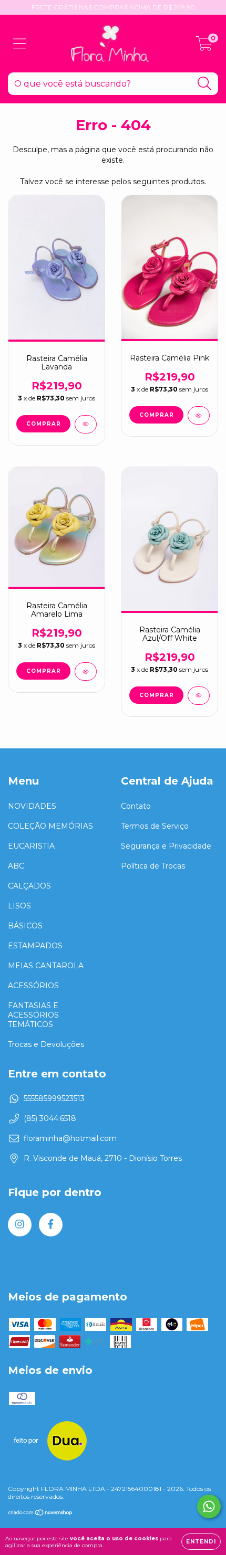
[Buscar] (204, 83)
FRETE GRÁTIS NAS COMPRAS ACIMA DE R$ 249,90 (113, 7)
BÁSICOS (25, 925)
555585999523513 (54, 1098)
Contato (136, 806)
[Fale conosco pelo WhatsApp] (209, 1506)
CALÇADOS (29, 886)
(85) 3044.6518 (50, 1118)
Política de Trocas (153, 866)
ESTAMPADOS (35, 945)
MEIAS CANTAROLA (46, 965)
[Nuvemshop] (41, 1514)
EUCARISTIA (31, 846)
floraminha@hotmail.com (70, 1138)
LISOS (19, 906)
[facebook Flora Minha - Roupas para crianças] (51, 1224)
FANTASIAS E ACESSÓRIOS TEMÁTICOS (33, 1015)
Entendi (201, 1541)
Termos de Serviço (155, 826)
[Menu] (20, 43)
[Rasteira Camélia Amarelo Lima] (86, 671)
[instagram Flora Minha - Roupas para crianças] (20, 1224)
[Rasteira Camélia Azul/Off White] (199, 695)
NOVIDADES (32, 806)
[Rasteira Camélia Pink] (199, 415)
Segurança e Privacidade (166, 846)
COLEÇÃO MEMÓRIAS (50, 826)
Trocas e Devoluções (46, 1044)
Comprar (43, 423)
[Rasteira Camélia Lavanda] (86, 424)
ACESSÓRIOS (33, 985)
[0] (204, 46)
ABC (16, 866)
